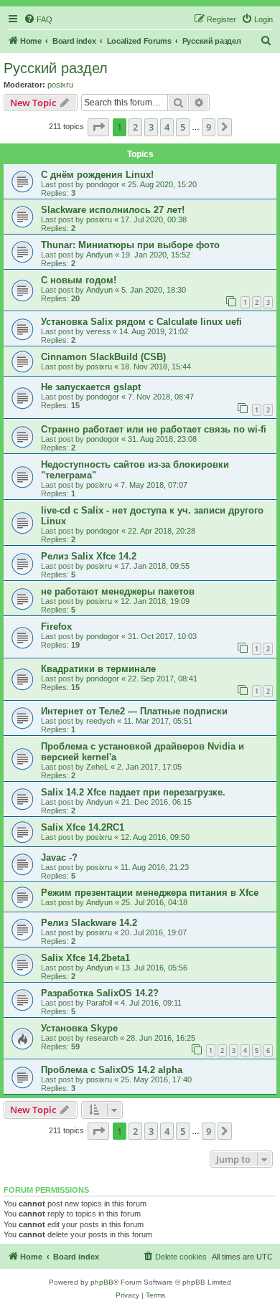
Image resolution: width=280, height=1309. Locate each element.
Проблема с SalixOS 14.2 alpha (111, 1069)
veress (98, 331)
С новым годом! (78, 280)
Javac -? (59, 857)
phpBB (101, 1282)
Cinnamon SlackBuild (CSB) (103, 356)
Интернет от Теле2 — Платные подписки (134, 711)
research (102, 1038)
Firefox (56, 626)
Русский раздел (56, 68)
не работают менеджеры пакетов (118, 591)
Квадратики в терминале (98, 668)
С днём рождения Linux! (97, 174)
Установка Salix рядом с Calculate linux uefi (141, 321)
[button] (98, 127)
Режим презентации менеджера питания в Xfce (149, 892)
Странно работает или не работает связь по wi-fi (153, 429)
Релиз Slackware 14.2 (89, 922)
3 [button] (151, 126)
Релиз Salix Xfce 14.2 (88, 556)
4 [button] (166, 126)
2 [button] (135, 126)
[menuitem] (38, 19)
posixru (60, 84)
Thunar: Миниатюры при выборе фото (130, 245)
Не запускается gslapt (91, 387)
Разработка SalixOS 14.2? (100, 993)
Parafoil (99, 1002)
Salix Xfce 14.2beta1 (85, 958)
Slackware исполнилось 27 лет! (113, 209)
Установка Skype (79, 1028)
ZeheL (97, 766)
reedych (100, 721)
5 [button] (182, 126)
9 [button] (208, 126)
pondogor (102, 184)
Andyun (99, 254)
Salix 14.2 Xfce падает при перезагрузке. (133, 792)
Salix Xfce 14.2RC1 (82, 827)
